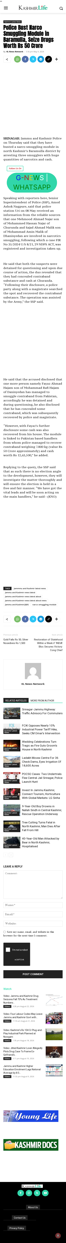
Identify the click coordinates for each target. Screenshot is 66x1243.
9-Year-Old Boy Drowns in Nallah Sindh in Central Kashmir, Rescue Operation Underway (42, 810)
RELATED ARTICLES (16, 700)
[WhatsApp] (17, 59)
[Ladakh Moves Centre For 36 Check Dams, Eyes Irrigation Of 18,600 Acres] (11, 762)
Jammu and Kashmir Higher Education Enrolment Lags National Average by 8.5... (22, 1069)
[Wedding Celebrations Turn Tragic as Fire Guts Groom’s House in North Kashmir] (11, 745)
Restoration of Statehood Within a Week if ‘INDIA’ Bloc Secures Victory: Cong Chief (48, 645)
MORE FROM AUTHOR (42, 700)
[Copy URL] (48, 59)
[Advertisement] (33, 100)
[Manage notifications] (58, 1235)
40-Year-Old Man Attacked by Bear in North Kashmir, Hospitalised (40, 842)
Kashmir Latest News (12, 22)
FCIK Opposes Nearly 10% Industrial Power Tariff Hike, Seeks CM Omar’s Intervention (41, 729)
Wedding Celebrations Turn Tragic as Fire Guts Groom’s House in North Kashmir (39, 745)
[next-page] (11, 855)
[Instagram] (29, 1193)
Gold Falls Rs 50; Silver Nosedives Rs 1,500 (15, 641)
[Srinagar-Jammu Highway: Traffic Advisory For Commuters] (11, 713)
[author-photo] (33, 679)
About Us (33, 1207)
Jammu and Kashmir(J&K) (17, 604)
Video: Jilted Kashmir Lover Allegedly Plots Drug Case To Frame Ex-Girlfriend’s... (22, 1051)
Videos (7, 1006)
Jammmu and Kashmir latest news (30, 588)
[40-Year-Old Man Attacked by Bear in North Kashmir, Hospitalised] (11, 842)
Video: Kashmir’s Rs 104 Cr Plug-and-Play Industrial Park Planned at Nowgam (22, 1033)
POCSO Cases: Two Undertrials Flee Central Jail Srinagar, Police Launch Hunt (42, 777)
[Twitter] (33, 59)
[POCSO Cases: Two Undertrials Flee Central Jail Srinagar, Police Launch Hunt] (11, 778)
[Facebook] (25, 59)
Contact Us (20, 1217)
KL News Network (14, 51)
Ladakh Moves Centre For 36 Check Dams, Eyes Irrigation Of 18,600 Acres (41, 761)
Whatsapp (32, 187)
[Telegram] (40, 59)
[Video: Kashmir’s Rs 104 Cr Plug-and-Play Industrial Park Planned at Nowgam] (54, 1034)
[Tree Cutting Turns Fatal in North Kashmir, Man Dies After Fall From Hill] (11, 826)
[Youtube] (45, 1193)
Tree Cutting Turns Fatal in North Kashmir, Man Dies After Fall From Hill (41, 826)
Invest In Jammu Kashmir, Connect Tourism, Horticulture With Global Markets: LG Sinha (41, 794)
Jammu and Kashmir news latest (20, 592)
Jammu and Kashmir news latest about (23, 596)
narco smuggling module (44, 604)
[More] (56, 59)
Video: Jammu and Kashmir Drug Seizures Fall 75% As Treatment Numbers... (20, 999)
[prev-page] (5, 855)
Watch (7, 989)
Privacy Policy (16, 1228)
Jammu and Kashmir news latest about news (26, 600)
